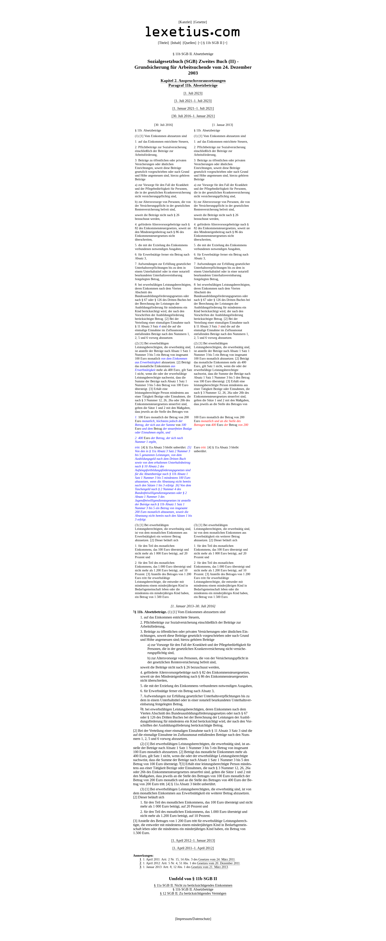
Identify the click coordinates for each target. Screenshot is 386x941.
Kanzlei (185, 22)
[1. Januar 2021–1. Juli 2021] (193, 108)
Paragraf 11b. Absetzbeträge (193, 85)
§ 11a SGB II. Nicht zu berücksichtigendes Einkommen (193, 885)
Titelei (163, 43)
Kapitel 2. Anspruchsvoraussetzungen (193, 80)
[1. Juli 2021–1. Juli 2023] (193, 101)
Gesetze (200, 22)
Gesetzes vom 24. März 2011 (216, 859)
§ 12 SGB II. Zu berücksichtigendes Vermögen (193, 893)
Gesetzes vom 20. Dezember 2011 (218, 863)
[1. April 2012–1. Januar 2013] (193, 840)
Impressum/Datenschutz (193, 919)
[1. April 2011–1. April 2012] (193, 848)
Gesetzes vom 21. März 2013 (209, 867)
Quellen (189, 43)
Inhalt (176, 43)
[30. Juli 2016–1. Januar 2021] (193, 116)
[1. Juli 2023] (193, 93)
